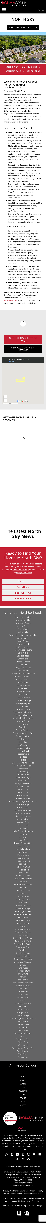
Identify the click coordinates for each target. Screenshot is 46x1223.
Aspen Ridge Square (23, 650)
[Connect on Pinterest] (23, 1155)
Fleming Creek (23, 751)
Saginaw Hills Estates (23, 944)
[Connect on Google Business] (39, 1155)
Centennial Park (23, 691)
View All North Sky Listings (23, 349)
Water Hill (23, 1027)
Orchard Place (23, 896)
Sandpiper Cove (23, 947)
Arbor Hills (23, 632)
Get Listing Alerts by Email (23, 339)
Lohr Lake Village (23, 849)
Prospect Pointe (23, 920)
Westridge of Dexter (23, 1033)
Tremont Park (23, 997)
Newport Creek (23, 867)
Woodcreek (23, 1045)
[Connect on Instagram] (28, 1155)
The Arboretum (23, 971)
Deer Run (23, 727)
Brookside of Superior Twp (23, 673)
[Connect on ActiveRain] (28, 1159)
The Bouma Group (21, 569)
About (23, 1098)
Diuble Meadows (23, 736)
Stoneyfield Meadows (23, 962)
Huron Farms (23, 807)
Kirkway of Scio (23, 822)
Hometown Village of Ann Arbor (23, 801)
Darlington (23, 724)
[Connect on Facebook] (12, 1155)
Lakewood (23, 834)
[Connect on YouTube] (34, 1155)
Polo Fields (23, 917)
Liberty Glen (23, 840)
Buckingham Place (23, 679)
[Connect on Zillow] (23, 1159)
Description (12, 67)
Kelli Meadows (23, 819)
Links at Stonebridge (23, 843)
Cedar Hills (23, 688)
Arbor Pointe (23, 638)
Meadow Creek (23, 861)
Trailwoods (23, 991)
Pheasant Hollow (23, 905)
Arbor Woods (23, 641)
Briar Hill (23, 664)
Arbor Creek (23, 629)
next (43, 47)
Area (23, 1094)
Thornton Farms (23, 985)
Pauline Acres (23, 902)
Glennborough (23, 771)
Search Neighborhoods (20, 27)
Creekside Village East (23, 715)
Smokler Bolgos (23, 956)
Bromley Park (23, 670)
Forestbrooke (23, 754)
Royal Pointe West (23, 941)
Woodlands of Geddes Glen (23, 1048)
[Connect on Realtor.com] (17, 1159)
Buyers (23, 1084)
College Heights (23, 703)
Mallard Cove (23, 855)
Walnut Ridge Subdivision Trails (23, 1018)
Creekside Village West (23, 718)
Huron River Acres (23, 810)
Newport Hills (23, 869)
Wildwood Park (23, 1039)
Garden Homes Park (23, 765)
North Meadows (23, 875)
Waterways (23, 1030)
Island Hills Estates (23, 816)
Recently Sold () (15, 71)
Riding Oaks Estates (23, 929)
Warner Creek (23, 1024)
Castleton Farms (23, 685)
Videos (23, 1105)
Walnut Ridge (23, 1015)
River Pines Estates (23, 932)
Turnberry (23, 1000)
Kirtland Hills (23, 825)
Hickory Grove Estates (23, 783)
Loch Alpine (23, 846)
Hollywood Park (23, 798)
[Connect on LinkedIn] (17, 1155)
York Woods (23, 1057)
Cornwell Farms (23, 709)
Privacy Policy (24, 1201)
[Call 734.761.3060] (39, 9)
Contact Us (23, 581)
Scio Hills (23, 950)
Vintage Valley (23, 1012)
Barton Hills (23, 653)
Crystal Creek (23, 721)
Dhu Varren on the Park (23, 733)
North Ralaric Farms (23, 878)
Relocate (23, 1091)
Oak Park (23, 887)
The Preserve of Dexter (23, 982)
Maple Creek (23, 858)
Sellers (23, 1087)
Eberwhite (23, 742)
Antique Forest (23, 626)
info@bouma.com (11, 300)
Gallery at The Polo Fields (23, 762)
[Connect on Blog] (6, 1155)
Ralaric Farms (23, 923)
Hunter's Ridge (23, 804)
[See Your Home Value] (43, 9)
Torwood (23, 988)
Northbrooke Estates (23, 884)
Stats (30, 71)
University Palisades (23, 1003)
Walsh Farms (23, 1021)
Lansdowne (23, 837)
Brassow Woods (23, 661)
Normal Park (23, 872)
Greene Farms (23, 774)
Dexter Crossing (23, 730)
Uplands (23, 1006)
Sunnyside (23, 965)
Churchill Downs (23, 697)
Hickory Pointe (23, 786)
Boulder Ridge (23, 655)
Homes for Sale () (31, 67)
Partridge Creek (23, 899)
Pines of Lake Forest (23, 914)
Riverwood (23, 935)
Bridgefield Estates (23, 667)
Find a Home (23, 587)
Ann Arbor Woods (23, 623)
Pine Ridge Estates (23, 911)
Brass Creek (23, 658)
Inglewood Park (23, 813)
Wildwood (23, 1036)
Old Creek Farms (23, 890)
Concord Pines (23, 706)
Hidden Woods (23, 795)
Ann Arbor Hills (23, 620)
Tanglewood (23, 968)
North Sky (23, 881)
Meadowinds (23, 864)
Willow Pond (23, 1042)
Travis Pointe (23, 994)
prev (3, 47)
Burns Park (23, 682)
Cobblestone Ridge (23, 700)
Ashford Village (23, 647)
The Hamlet (23, 979)
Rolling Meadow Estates (23, 938)
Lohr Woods (23, 852)
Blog (37, 71)
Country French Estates (23, 712)
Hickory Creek (23, 780)
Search (23, 1080)
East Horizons (23, 739)
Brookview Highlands (23, 676)
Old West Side (23, 893)
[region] (23, 47)
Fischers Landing (23, 748)
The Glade (23, 976)
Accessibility (36, 1201)
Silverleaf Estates (23, 953)
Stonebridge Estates (23, 959)
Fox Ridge (23, 757)
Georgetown (23, 768)
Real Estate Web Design (12, 1205)
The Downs (23, 973)
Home (23, 1077)
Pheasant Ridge (23, 908)
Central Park (23, 694)
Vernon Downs (23, 1009)
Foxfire (23, 760)
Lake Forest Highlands (23, 831)
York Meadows (23, 1051)
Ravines (23, 926)
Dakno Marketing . (35, 1205)
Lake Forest (23, 828)
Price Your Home (23, 598)
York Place (23, 1054)
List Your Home (23, 592)
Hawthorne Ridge (23, 777)
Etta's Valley (23, 745)
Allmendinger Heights (23, 617)
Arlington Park (23, 644)
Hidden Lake (23, 789)
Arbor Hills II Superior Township (23, 635)
